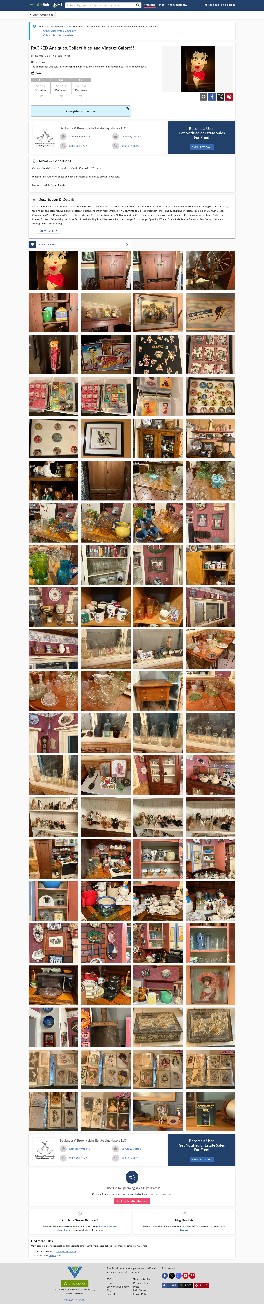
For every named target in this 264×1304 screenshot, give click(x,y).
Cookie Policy (140, 1294)
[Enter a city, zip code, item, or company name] (137, 5)
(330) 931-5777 (78, 145)
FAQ (108, 1279)
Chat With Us (77, 1283)
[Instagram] (179, 1276)
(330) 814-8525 (130, 145)
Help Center (139, 1290)
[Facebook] (165, 1276)
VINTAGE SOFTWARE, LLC (82, 1290)
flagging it (184, 1230)
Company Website (79, 136)
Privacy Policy (140, 1283)
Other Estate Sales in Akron (58, 35)
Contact (110, 1294)
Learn (109, 1283)
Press (136, 1286)
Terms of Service (141, 1279)
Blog (108, 1290)
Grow (117, 1286)
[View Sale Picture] (53, 270)
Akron (52, 1255)
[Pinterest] (192, 1276)
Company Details (131, 136)
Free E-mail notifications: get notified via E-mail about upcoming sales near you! (131, 1270)
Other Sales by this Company (59, 30)
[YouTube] (185, 1276)
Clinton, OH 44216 (66, 1251)
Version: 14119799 (74, 1300)
